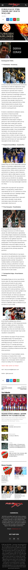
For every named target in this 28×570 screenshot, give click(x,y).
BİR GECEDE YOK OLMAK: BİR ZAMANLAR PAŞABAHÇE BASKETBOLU (18, 455)
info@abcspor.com (16, 528)
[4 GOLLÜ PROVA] (4, 437)
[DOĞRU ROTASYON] (4, 428)
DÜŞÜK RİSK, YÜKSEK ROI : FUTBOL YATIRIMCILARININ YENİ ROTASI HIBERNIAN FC (17, 446)
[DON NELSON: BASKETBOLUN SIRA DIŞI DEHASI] (21, 489)
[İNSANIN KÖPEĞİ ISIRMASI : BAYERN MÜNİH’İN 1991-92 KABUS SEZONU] (14, 402)
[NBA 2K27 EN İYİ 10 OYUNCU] (21, 471)
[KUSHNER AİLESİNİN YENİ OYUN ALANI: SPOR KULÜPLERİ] (7, 489)
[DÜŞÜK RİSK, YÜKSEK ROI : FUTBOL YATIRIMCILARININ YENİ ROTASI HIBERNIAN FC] (4, 446)
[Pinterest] (14, 19)
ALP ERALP (11, 425)
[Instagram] (14, 538)
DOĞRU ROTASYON (15, 427)
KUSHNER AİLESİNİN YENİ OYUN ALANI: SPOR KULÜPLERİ (6, 496)
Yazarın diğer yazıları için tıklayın (10, 365)
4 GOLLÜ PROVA (14, 435)
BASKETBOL (11, 451)
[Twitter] (11, 19)
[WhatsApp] (18, 19)
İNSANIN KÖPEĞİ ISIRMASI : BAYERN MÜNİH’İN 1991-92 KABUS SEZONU (13, 414)
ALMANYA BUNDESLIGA (6, 411)
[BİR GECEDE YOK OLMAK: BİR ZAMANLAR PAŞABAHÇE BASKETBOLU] (4, 455)
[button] (2, 5)
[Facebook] (7, 19)
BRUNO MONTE (12, 434)
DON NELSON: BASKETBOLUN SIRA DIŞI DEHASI (20, 496)
